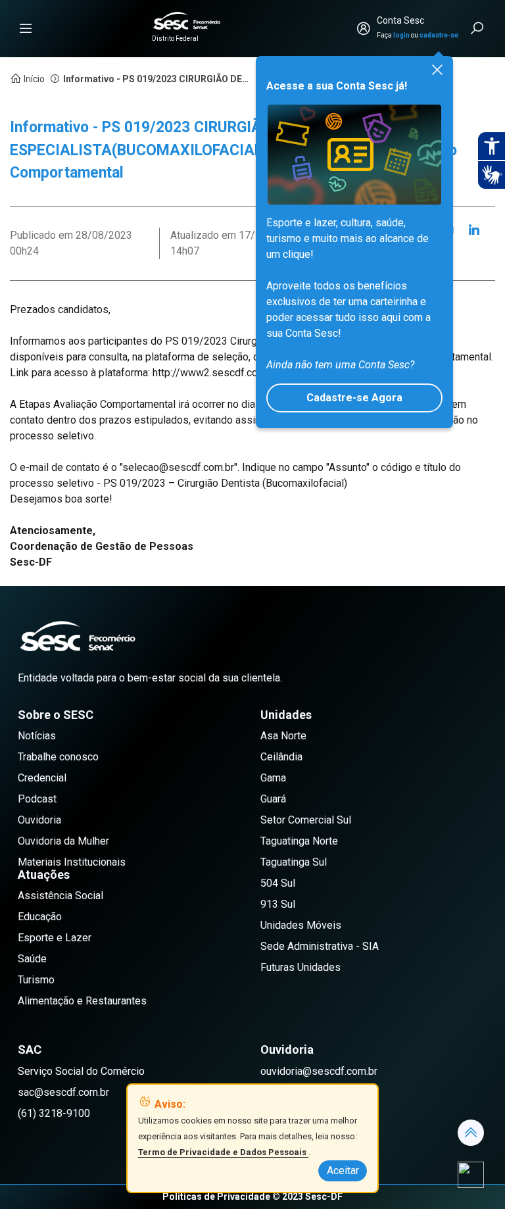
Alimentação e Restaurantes (82, 1001)
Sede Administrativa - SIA (319, 946)
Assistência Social (60, 895)
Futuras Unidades (300, 967)
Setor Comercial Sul (305, 820)
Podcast (37, 799)
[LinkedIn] (474, 230)
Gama (273, 778)
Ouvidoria (39, 820)
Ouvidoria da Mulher (63, 841)
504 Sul (277, 883)
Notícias (37, 735)
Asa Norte (283, 735)
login (401, 35)
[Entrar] (364, 28)
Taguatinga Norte (299, 841)
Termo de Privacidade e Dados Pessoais (223, 1152)
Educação (40, 916)
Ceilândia (281, 757)
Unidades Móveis (300, 925)
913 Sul (277, 904)
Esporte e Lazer (54, 937)
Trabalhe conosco (58, 757)
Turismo (36, 980)
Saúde (32, 958)
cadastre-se (439, 35)
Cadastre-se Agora (354, 397)
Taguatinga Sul (293, 862)
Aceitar (343, 1170)
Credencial (42, 778)
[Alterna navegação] (26, 28)
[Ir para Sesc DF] (187, 21)
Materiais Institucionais (72, 862)
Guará (273, 799)
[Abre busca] (478, 28)
